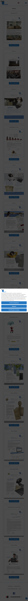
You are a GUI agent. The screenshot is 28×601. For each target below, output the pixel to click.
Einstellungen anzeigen (14, 310)
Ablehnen (14, 306)
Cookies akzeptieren (14, 302)
